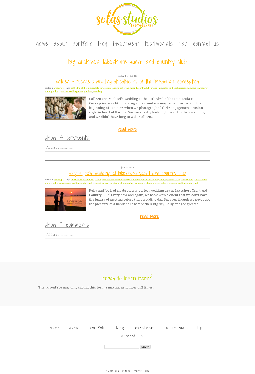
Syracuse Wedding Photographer (118, 183)
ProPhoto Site (142, 370)
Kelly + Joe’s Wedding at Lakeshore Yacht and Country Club (127, 173)
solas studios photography (176, 88)
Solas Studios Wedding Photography (76, 183)
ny (166, 179)
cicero (98, 179)
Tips (183, 43)
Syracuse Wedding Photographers (76, 91)
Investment (126, 43)
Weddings (58, 88)
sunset (97, 183)
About (60, 43)
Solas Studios (187, 179)
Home (42, 43)
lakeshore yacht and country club (133, 88)
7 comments (67, 224)
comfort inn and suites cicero (116, 179)
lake (114, 88)
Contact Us (206, 43)
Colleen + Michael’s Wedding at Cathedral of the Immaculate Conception (127, 82)
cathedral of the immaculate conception (91, 88)
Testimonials (159, 43)
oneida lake (156, 88)
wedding (97, 91)
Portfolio (82, 43)
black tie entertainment (82, 179)
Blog (103, 43)
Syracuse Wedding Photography (184, 183)
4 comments (67, 137)
